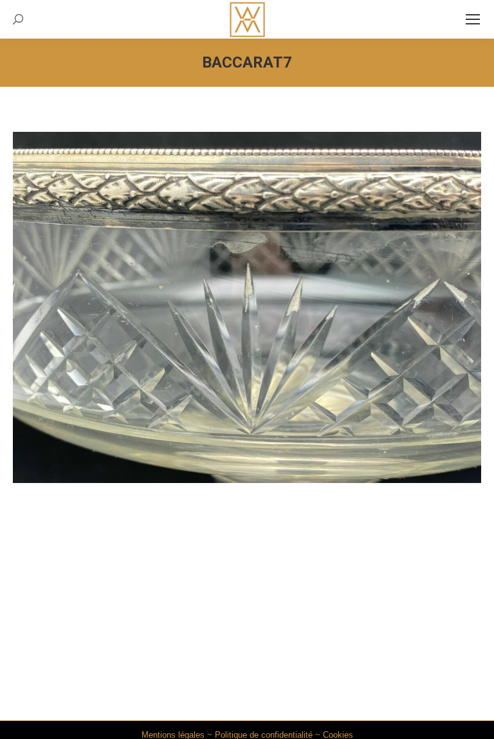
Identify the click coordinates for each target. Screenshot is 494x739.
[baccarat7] (247, 307)
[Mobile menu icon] (472, 19)
